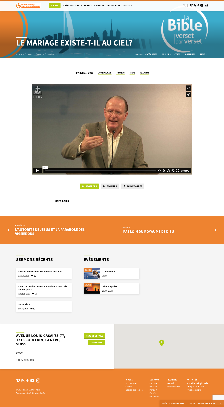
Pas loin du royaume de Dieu (148, 231)
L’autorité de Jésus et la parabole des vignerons (50, 231)
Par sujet (153, 389)
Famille (39, 54)
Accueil (55, 5)
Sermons (99, 5)
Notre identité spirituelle (197, 383)
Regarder (91, 186)
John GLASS (105, 72)
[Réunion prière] (92, 288)
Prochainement (174, 386)
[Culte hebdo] (92, 273)
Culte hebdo (108, 271)
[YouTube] (202, 5)
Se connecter (131, 383)
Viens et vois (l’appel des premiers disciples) (40, 271)
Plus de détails (94, 335)
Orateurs (190, 54)
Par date (153, 383)
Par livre (153, 386)
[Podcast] (198, 5)
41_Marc (144, 72)
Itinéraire (96, 342)
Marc (132, 72)
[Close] (221, 403)
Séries (165, 54)
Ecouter (111, 186)
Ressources (113, 5)
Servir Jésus (24, 304)
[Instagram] (206, 5)
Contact (127, 5)
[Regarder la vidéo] (32, 275)
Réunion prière (109, 286)
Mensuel (170, 383)
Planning (172, 379)
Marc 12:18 (62, 201)
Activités (86, 5)
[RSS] (195, 5)
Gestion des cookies (134, 389)
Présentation (71, 5)
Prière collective (194, 389)
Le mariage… (51, 54)
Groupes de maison (195, 386)
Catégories (151, 54)
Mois (203, 54)
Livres (177, 54)
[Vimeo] (191, 5)
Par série (153, 393)
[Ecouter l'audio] (35, 276)
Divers (129, 379)
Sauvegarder (134, 186)
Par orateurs (155, 396)
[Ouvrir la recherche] (184, 6)
